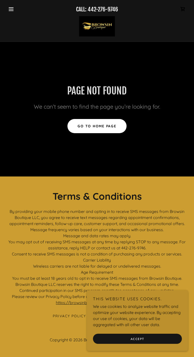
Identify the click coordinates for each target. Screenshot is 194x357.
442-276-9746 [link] (103, 9)
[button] (19, 9)
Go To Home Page (97, 126)
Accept (137, 339)
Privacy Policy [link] (69, 316)
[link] (183, 9)
